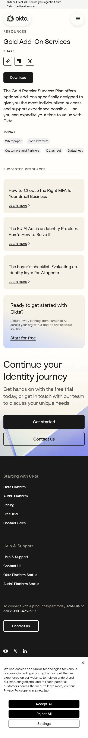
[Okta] (17, 18)
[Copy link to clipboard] (8, 61)
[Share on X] (30, 61)
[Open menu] (78, 19)
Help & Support (15, 557)
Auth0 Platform (15, 496)
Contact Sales (14, 523)
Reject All (44, 714)
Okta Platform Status (20, 575)
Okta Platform (14, 487)
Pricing (8, 505)
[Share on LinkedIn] (19, 61)
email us (73, 606)
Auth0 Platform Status (21, 584)
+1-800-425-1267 (23, 611)
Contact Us (12, 566)
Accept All (44, 704)
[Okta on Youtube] (5, 651)
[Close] (83, 662)
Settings (44, 724)
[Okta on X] (15, 651)
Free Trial (10, 514)
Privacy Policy (26, 690)
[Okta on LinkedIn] (25, 651)
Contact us (21, 626)
